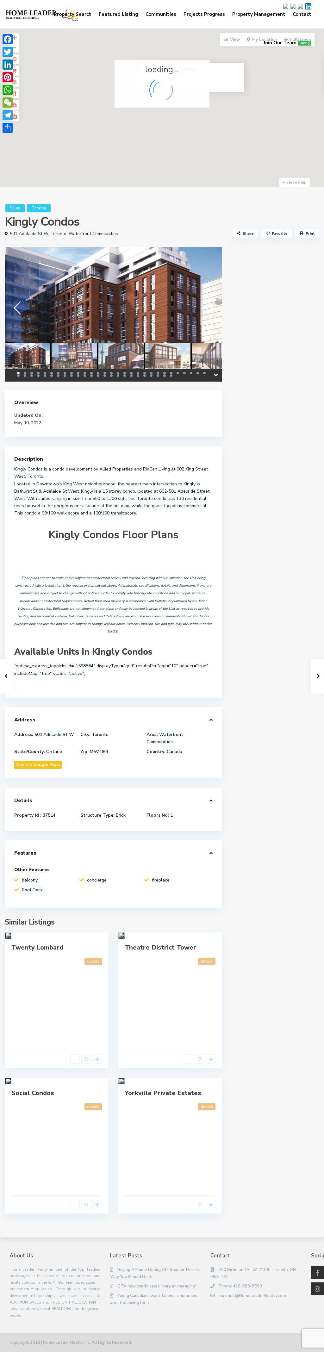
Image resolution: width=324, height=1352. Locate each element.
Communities (161, 14)
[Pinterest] (7, 77)
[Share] (7, 127)
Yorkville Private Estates (163, 1093)
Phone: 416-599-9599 (240, 1286)
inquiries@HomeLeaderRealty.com (252, 1296)
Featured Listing (118, 14)
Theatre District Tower (160, 947)
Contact (302, 14)
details (93, 961)
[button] (175, 111)
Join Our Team (287, 43)
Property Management (258, 14)
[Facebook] (7, 39)
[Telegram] (7, 115)
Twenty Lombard (37, 947)
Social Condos (32, 1093)
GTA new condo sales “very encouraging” (157, 1286)
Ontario (54, 752)
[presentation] (16, 307)
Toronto (58, 234)
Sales (15, 208)
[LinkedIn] (7, 64)
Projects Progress (204, 14)
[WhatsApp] (7, 90)
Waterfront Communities (93, 234)
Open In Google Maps (38, 765)
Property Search (72, 14)
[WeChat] (7, 102)
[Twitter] (7, 52)
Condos (38, 208)
